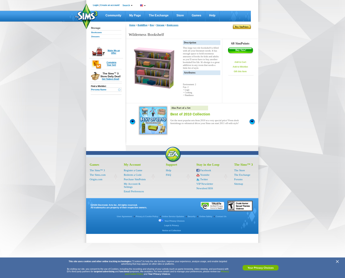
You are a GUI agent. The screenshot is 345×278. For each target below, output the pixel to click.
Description (190, 42)
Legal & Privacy (171, 225)
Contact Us (221, 216)
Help (212, 15)
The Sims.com (98, 174)
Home (132, 25)
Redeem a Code (133, 174)
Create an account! (110, 5)
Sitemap (238, 183)
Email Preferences (134, 191)
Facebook (205, 170)
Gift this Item (240, 71)
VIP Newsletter (204, 183)
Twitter (204, 179)
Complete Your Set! (111, 63)
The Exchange (159, 15)
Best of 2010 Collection (190, 114)
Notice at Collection (171, 230)
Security (192, 216)
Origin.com (96, 179)
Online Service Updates (173, 216)
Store (180, 15)
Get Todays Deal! (110, 79)
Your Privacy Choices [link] (175, 221)
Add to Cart (240, 62)
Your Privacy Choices (261, 267)
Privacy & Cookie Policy (147, 216)
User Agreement (125, 216)
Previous (132, 121)
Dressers (95, 36)
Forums (238, 179)
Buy (152, 25)
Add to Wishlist (240, 67)
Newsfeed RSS (204, 188)
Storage (160, 25)
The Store (239, 170)
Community (113, 15)
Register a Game (133, 170)
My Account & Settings (132, 185)
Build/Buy (143, 25)
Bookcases (96, 32)
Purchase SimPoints (135, 179)
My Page (135, 15)
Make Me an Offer (114, 51)
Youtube (205, 174)
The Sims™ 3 (97, 170)
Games (196, 15)
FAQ (168, 174)
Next (252, 121)
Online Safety (206, 216)
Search (126, 5)
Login (95, 5)
